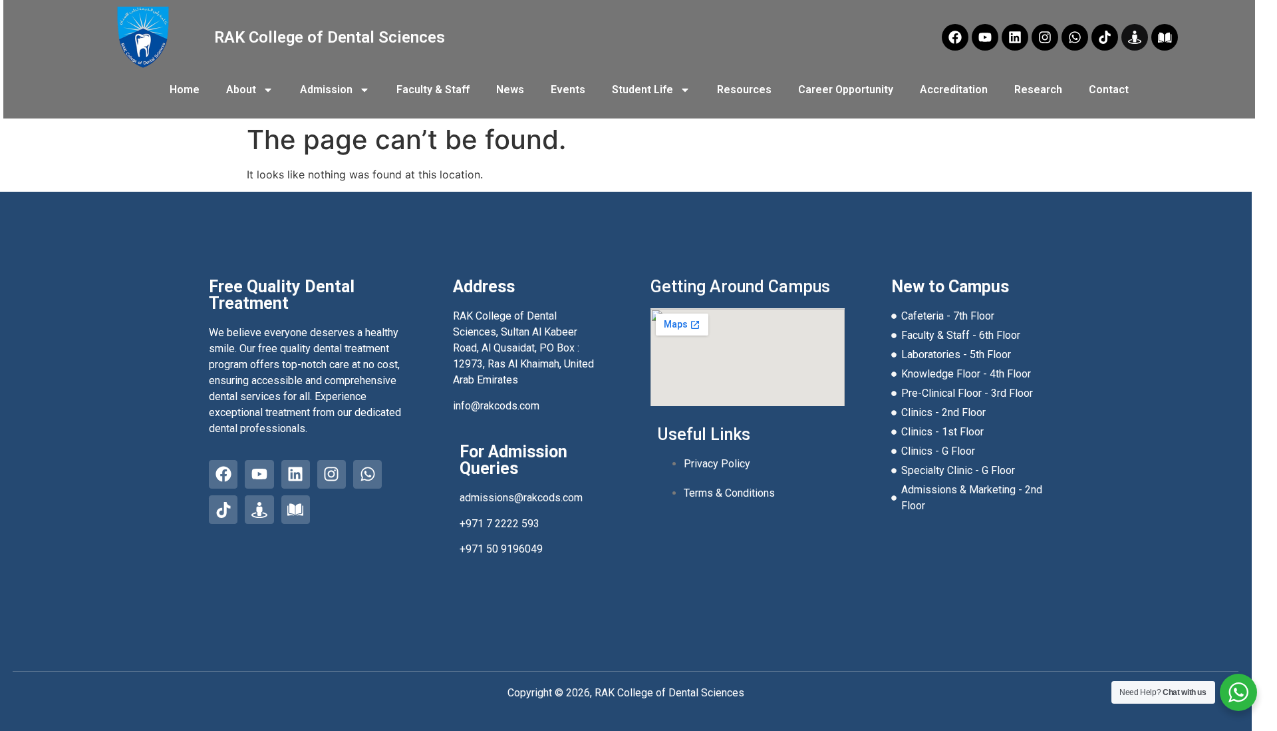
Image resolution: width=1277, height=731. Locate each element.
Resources (744, 89)
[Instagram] (1045, 37)
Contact (1109, 89)
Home (185, 89)
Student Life (642, 89)
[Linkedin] (1015, 37)
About (241, 89)
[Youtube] (985, 37)
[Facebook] (955, 37)
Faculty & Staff (433, 89)
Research (1038, 89)
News (510, 89)
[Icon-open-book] (1164, 37)
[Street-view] (1134, 37)
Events (568, 89)
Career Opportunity (845, 89)
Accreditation (954, 89)
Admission (326, 89)
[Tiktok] (1104, 37)
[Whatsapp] (1075, 37)
